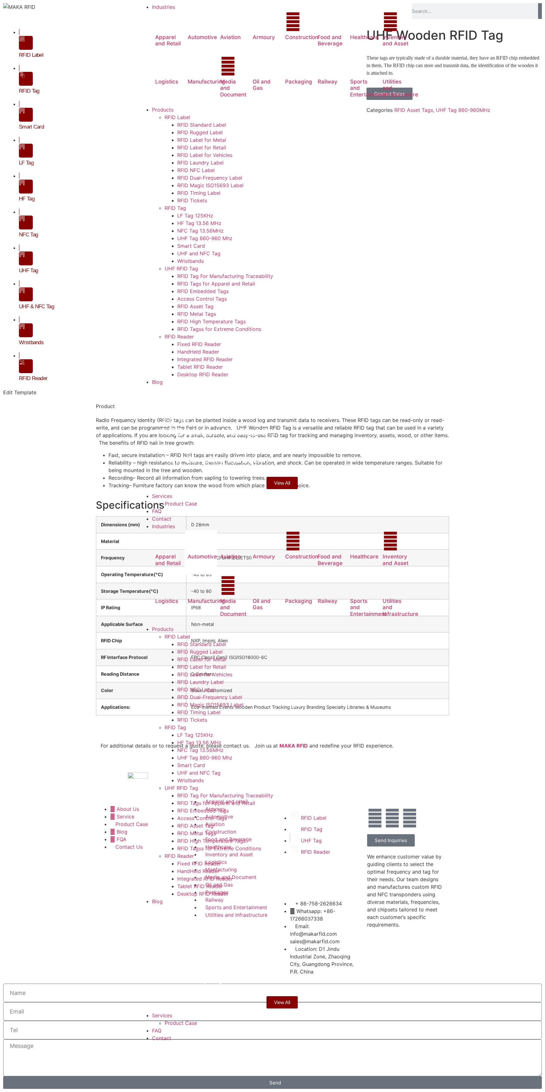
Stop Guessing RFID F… (217, 405)
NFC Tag (28, 235)
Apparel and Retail (168, 40)
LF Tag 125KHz (195, 735)
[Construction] (293, 22)
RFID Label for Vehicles (204, 674)
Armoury (264, 37)
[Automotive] (195, 22)
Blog (183, 393)
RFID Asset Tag (195, 826)
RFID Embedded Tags (203, 810)
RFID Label (177, 636)
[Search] (540, 11)
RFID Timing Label (198, 712)
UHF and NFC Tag (198, 773)
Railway (327, 81)
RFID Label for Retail (201, 667)
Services (162, 1015)
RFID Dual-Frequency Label (209, 697)
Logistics (166, 81)
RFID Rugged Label (200, 652)
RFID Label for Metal (201, 659)
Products (162, 629)
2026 (169, 393)
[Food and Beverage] (325, 22)
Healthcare (364, 37)
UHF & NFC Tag (36, 306)
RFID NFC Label (196, 689)
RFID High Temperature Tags (211, 841)
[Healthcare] (358, 22)
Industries (163, 526)
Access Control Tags (202, 818)
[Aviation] (228, 22)
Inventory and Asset (395, 40)
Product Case (181, 1023)
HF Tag (26, 199)
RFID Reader (179, 856)
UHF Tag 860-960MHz (463, 110)
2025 (170, 420)
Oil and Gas (262, 84)
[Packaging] (293, 66)
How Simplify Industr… (214, 459)
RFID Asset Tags (413, 110)
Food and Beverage (330, 40)
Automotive (202, 37)
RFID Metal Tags (196, 833)
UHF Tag (28, 271)
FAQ (156, 1030)
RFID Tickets (192, 720)
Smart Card (191, 765)
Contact (161, 1038)
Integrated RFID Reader (205, 878)
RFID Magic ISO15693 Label (210, 705)
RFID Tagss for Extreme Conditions (219, 848)
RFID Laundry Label (200, 682)
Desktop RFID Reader (202, 894)
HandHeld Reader (198, 871)
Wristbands (190, 780)
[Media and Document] (228, 66)
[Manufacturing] (195, 66)
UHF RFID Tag (181, 788)
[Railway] (325, 66)
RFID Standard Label (201, 644)
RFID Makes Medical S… (218, 432)
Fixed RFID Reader (199, 863)
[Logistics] (163, 66)
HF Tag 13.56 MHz (199, 742)
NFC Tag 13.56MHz (200, 750)
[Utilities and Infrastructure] (390, 66)
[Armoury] (260, 22)
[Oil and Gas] (260, 66)
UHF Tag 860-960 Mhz (204, 757)
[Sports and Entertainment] (358, 66)
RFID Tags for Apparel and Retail (216, 803)
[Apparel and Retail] (163, 22)
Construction (301, 37)
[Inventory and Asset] (390, 22)
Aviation (230, 37)
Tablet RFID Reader (200, 886)
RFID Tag (175, 727)
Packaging (298, 81)
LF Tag (26, 163)
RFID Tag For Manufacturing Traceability (225, 795)
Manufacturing (206, 81)
